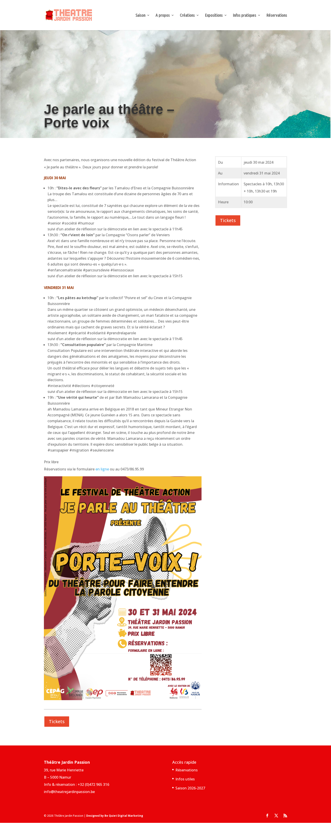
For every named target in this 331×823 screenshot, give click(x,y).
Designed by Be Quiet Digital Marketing (114, 816)
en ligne (102, 469)
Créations (187, 16)
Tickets (57, 721)
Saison (140, 16)
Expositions (214, 16)
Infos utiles (185, 779)
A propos (163, 16)
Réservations (276, 16)
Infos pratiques (244, 16)
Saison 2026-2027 (190, 788)
